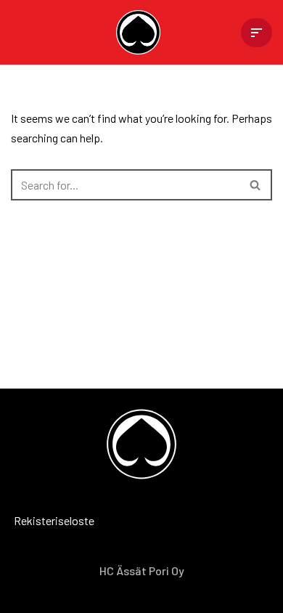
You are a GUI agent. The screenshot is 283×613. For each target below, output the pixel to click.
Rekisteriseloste (33, 520)
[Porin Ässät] (142, 32)
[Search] (255, 184)
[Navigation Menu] (256, 32)
